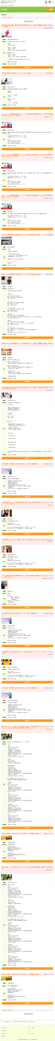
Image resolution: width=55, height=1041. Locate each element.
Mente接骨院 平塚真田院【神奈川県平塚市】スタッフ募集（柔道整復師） (20, 463)
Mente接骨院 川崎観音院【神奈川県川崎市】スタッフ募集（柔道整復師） (20, 688)
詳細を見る (27, 67)
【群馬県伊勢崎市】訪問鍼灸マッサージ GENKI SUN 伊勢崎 (16, 73)
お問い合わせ (4, 1033)
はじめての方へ (4, 1027)
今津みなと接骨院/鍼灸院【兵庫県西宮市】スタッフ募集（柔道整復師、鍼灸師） (21, 234)
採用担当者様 (4, 1030)
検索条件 (51, 9)
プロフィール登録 (31, 1027)
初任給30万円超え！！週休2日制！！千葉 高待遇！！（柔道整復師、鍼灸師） (21, 833)
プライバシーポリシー (32, 1033)
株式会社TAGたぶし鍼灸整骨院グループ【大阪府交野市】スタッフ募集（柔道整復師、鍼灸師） (25, 343)
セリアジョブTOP (4, 5)
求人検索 (46, 2)
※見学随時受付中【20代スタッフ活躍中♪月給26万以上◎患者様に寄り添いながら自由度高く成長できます (27, 539)
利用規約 (3, 1036)
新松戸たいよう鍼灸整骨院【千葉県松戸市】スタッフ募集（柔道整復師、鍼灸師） (21, 274)
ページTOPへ (52, 1024)
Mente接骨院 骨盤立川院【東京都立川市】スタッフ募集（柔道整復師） (19, 613)
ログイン (49, 2)
